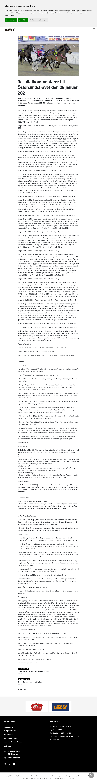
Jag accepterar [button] (11, 20)
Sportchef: (62, 733)
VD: (59, 730)
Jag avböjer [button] (23, 20)
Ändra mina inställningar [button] (38, 20)
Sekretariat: (62, 726)
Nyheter (20, 689)
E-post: (66, 736)
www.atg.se (25, 442)
